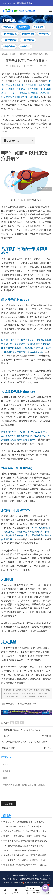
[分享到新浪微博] (22, 722)
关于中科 (16, 892)
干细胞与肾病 (28, 40)
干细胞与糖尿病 (10, 40)
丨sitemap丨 (8, 875)
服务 (26, 892)
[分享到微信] (17, 722)
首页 (6, 54)
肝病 (19, 66)
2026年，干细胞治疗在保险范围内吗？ (20, 850)
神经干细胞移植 (10, 33)
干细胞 (12, 54)
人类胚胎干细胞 (9, 397)
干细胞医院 (44, 33)
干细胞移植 (8, 27)
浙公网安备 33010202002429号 (36, 882)
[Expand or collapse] (32, 140)
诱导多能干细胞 (9, 473)
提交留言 (9, 804)
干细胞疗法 (38, 27)
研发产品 (37, 892)
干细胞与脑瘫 (9, 46)
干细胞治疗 (23, 27)
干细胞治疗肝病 (9, 648)
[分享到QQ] (12, 722)
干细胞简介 (25, 46)
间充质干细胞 (28, 33)
